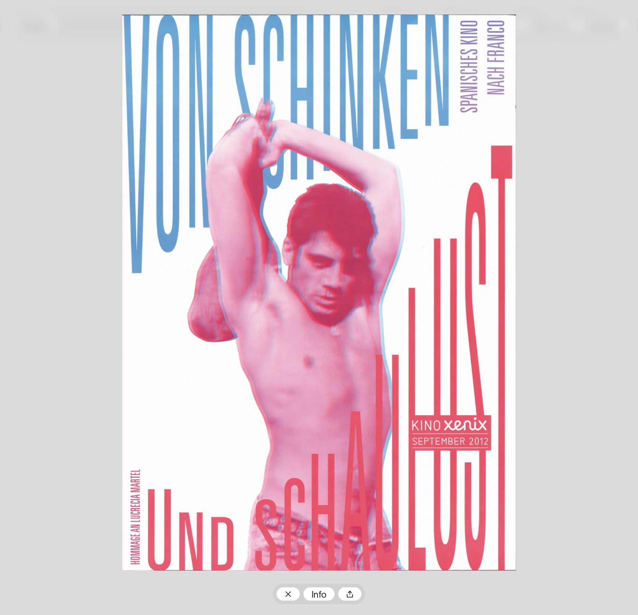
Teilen (349, 594)
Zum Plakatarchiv (288, 594)
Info (319, 595)
